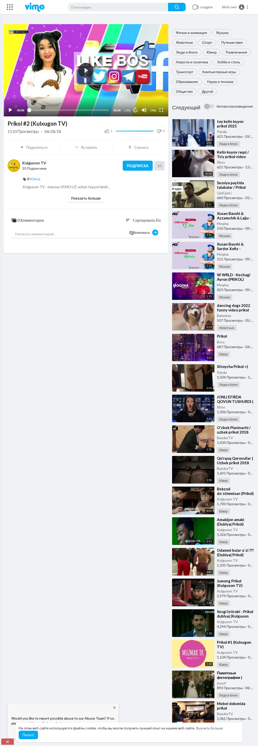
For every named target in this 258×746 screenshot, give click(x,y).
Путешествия (232, 42)
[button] (235, 7)
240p (153, 110)
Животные (184, 42)
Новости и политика (192, 62)
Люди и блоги (187, 52)
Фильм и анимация (191, 32)
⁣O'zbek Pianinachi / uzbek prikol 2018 (234, 429)
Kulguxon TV (227, 499)
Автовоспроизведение (234, 106)
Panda (222, 131)
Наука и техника (220, 81)
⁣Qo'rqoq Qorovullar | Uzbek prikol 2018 (235, 460)
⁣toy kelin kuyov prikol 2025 (230, 123)
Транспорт (184, 72)
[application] (86, 70)
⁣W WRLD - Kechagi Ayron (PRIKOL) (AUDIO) (233, 279)
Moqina (223, 223)
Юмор (212, 52)
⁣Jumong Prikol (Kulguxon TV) (230, 583)
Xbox (221, 162)
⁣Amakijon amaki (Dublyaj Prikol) (230, 521)
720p (152, 98)
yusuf (221, 683)
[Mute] (144, 110)
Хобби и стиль (228, 62)
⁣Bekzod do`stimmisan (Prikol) (235, 491)
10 (136, 110)
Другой (207, 91)
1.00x (127, 110)
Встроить (89, 147)
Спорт (207, 42)
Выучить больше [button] (209, 728)
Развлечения (236, 52)
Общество (184, 91)
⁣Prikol (222, 336)
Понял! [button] (28, 735)
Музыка (222, 32)
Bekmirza (224, 315)
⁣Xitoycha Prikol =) (232, 366)
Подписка (138, 165)
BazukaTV (225, 438)
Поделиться (36, 147)
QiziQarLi (224, 193)
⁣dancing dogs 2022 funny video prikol (233, 307)
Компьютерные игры (219, 72)
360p (152, 90)
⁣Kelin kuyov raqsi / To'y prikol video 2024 (233, 156)
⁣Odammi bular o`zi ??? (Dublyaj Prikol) (235, 552)
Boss (221, 342)
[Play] (10, 110)
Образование (187, 81)
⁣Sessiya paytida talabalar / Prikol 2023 (231, 187)
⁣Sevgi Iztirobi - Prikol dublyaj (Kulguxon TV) (235, 616)
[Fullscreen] (161, 110)
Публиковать (140, 232)
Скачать (141, 147)
